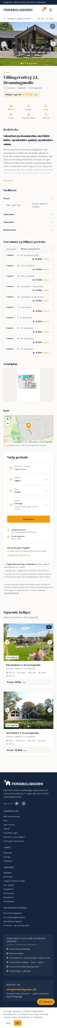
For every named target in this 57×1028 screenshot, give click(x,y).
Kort (6, 820)
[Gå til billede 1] (21, 63)
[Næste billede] (53, 44)
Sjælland (22, 88)
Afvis (8, 1023)
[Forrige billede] (3, 44)
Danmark (11, 88)
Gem (51, 18)
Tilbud (6, 828)
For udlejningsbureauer (14, 917)
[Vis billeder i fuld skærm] (52, 26)
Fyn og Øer (9, 885)
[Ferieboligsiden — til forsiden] (23, 782)
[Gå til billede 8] (35, 63)
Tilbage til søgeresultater (19, 18)
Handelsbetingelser (13, 921)
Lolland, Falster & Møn (14, 881)
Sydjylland (8, 889)
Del (42, 18)
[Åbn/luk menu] (50, 10)
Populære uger (11, 833)
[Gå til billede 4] (27, 63)
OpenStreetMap (46, 441)
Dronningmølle (35, 88)
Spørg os (47, 1001)
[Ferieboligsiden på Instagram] (23, 803)
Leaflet (34, 441)
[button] (28, 425)
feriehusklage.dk (11, 593)
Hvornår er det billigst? (14, 837)
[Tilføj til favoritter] (49, 657)
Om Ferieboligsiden (13, 913)
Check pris (28, 519)
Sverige (7, 857)
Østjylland (8, 897)
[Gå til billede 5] (29, 63)
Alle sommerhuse (12, 816)
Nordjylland (9, 901)
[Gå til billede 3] (25, 63)
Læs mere (8, 180)
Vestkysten (9, 893)
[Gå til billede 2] (23, 63)
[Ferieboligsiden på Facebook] (16, 803)
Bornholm (8, 876)
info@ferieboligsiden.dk (18, 555)
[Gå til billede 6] (31, 63)
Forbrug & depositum (14, 841)
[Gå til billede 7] (33, 63)
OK (17, 1023)
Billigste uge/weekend (30, 249)
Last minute (11, 249)
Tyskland (8, 861)
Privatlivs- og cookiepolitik (16, 925)
